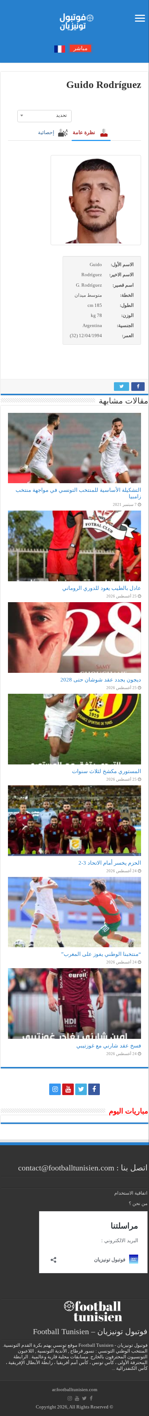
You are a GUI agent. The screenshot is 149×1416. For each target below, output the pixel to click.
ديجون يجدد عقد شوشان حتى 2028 (100, 679)
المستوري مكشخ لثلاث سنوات (106, 771)
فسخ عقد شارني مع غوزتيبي (108, 1045)
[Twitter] (81, 1089)
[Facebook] (94, 1089)
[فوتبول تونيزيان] (74, 19)
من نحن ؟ (138, 1203)
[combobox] (44, 115)
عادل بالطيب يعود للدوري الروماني (101, 588)
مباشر (80, 48)
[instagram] (55, 1089)
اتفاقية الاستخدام (131, 1193)
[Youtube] (68, 1089)
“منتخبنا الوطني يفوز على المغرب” (101, 954)
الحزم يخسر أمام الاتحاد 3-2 (109, 863)
